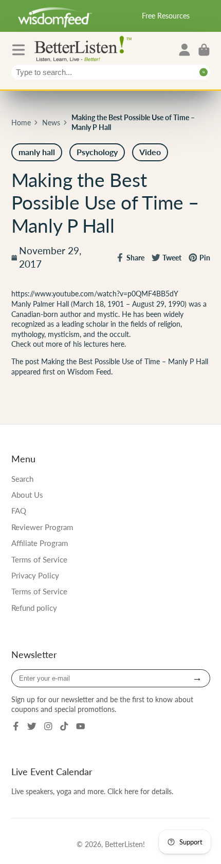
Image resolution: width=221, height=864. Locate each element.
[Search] (203, 72)
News (51, 122)
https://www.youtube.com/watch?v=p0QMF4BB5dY (94, 293)
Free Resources (166, 15)
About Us (27, 494)
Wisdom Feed (89, 371)
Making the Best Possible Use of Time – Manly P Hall (124, 361)
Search (22, 478)
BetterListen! (125, 844)
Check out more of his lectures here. (69, 344)
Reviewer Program (42, 527)
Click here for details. (140, 791)
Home (21, 122)
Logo (85, 48)
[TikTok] (64, 726)
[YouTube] (80, 726)
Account (184, 50)
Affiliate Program (39, 543)
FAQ (18, 510)
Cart (204, 50)
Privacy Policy (35, 575)
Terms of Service (39, 559)
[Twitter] (31, 726)
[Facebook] (16, 726)
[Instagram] (48, 726)
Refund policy (34, 607)
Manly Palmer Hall (41, 303)
